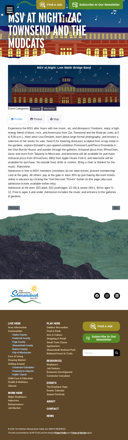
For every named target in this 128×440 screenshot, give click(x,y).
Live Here (14, 323)
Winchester (49, 108)
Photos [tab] (38, 119)
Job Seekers (53, 368)
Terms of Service (79, 432)
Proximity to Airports (23, 371)
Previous (14, 208)
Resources (54, 360)
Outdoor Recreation (57, 327)
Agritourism (53, 346)
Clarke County (19, 334)
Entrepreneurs (16, 404)
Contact (53, 408)
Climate (12, 385)
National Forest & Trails (60, 353)
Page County (18, 341)
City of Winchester (21, 352)
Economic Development (59, 372)
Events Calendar (55, 390)
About (51, 401)
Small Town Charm (57, 342)
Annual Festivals (56, 394)
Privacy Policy (60, 432)
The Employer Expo (57, 386)
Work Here (15, 393)
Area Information (17, 327)
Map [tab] (56, 119)
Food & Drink (54, 331)
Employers (52, 364)
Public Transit (19, 374)
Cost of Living (15, 356)
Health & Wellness (18, 382)
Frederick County (21, 338)
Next (116, 208)
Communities (15, 331)
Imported (36, 108)
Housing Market (17, 360)
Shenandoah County (22, 345)
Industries (13, 400)
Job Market (14, 408)
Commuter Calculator (23, 367)
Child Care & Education (20, 378)
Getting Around (16, 363)
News (50, 416)
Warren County (20, 349)
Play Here (53, 323)
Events (51, 383)
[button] (16, 86)
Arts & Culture (54, 334)
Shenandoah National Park (61, 349)
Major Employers (17, 396)
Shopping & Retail (56, 338)
